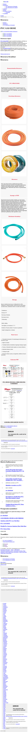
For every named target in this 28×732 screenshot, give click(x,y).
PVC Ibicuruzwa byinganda (11, 6)
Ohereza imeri (3, 564)
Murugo (4, 4)
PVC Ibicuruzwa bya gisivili (11, 7)
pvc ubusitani (9, 427)
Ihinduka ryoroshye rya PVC (13, 485)
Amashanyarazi (6, 48)
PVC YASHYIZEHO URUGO (10, 426)
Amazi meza (3, 553)
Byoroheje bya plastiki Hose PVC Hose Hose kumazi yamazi (15, 497)
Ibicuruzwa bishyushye (5, 549)
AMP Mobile (17, 549)
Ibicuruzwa (5, 5)
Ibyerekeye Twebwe (7, 11)
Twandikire (5, 13)
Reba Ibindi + (3, 562)
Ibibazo (4, 9)
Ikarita (12, 549)
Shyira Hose (8, 553)
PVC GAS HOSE (4, 41)
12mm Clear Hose (23, 552)
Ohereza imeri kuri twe (5, 54)
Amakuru (5, 8)
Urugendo (8, 12)
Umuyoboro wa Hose (18, 550)
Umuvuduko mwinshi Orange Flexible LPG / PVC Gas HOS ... (14, 479)
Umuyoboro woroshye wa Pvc (7, 550)
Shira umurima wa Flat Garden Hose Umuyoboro (13, 551)
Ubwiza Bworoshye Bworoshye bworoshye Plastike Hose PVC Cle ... (15, 471)
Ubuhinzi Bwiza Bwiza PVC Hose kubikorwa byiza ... (15, 505)
